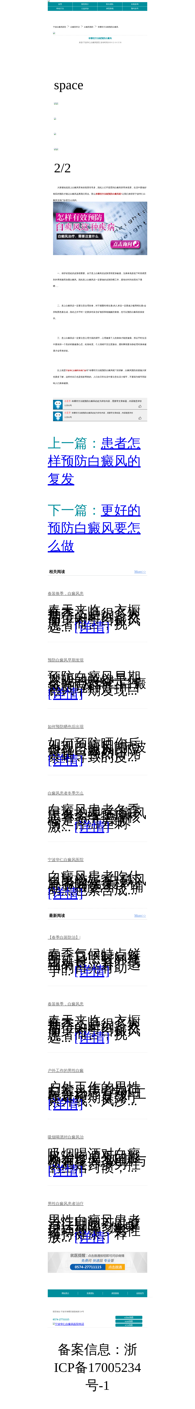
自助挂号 (140, 1293)
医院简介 (85, 4)
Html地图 (129, 1317)
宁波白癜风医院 (59, 27)
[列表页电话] (97, 1268)
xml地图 (129, 1321)
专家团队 (90, 1293)
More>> (140, 572)
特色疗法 (60, 9)
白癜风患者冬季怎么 (66, 793)
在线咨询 (134, 4)
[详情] (92, 627)
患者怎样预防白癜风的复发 (94, 461)
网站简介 (65, 1293)
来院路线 (110, 9)
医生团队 (110, 4)
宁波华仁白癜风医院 (66, 859)
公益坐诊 (85, 9)
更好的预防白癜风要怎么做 (94, 528)
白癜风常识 (75, 27)
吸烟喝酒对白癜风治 (66, 1137)
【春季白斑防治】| (64, 937)
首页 (60, 4)
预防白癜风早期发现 (66, 660)
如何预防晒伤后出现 (66, 726)
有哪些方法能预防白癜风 (108, 27)
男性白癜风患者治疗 (66, 1203)
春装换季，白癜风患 (66, 593)
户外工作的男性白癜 (66, 1070)
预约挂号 (134, 9)
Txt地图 (129, 1325)
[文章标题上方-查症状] (100, 33)
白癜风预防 (88, 27)
